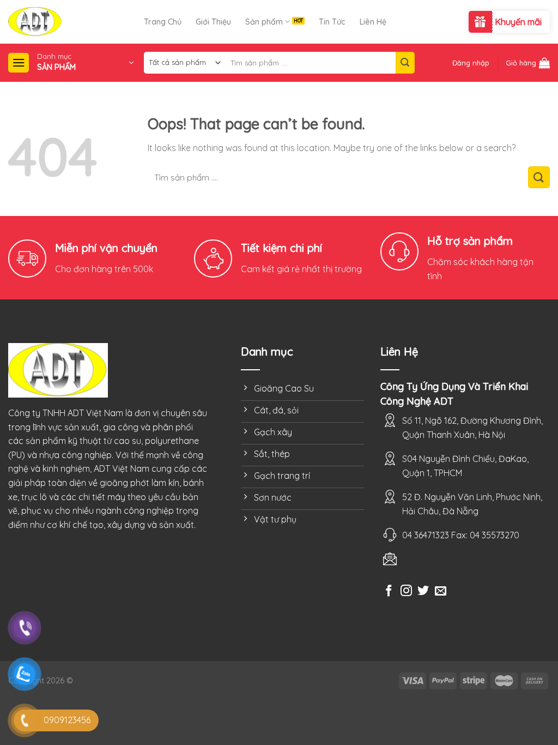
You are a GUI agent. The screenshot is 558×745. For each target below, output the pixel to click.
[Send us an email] (440, 591)
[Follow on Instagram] (406, 591)
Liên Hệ (373, 22)
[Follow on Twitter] (423, 591)
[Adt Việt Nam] (76, 22)
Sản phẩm (264, 22)
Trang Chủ (162, 22)
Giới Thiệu (213, 22)
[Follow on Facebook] (389, 591)
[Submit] (405, 63)
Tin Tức (332, 22)
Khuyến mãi (518, 21)
